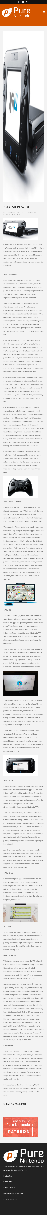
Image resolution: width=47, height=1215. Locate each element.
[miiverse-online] (23, 913)
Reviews (6, 214)
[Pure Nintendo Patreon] (20, 1127)
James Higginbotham (14, 212)
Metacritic (7, 1176)
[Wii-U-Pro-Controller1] (23, 487)
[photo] (23, 683)
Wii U (13, 214)
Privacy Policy (9, 1187)
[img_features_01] (23, 594)
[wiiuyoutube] (23, 765)
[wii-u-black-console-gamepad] (23, 229)
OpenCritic (7, 1182)
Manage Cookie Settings (13, 1193)
